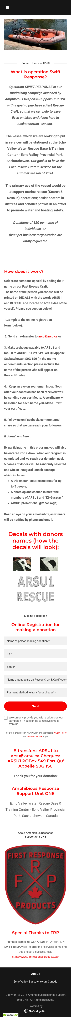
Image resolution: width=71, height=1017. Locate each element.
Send (35, 706)
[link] (35, 1011)
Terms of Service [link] (34, 736)
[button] (9, 7)
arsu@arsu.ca (48, 336)
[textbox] (35, 641)
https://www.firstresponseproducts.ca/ (35, 956)
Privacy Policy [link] (60, 733)
